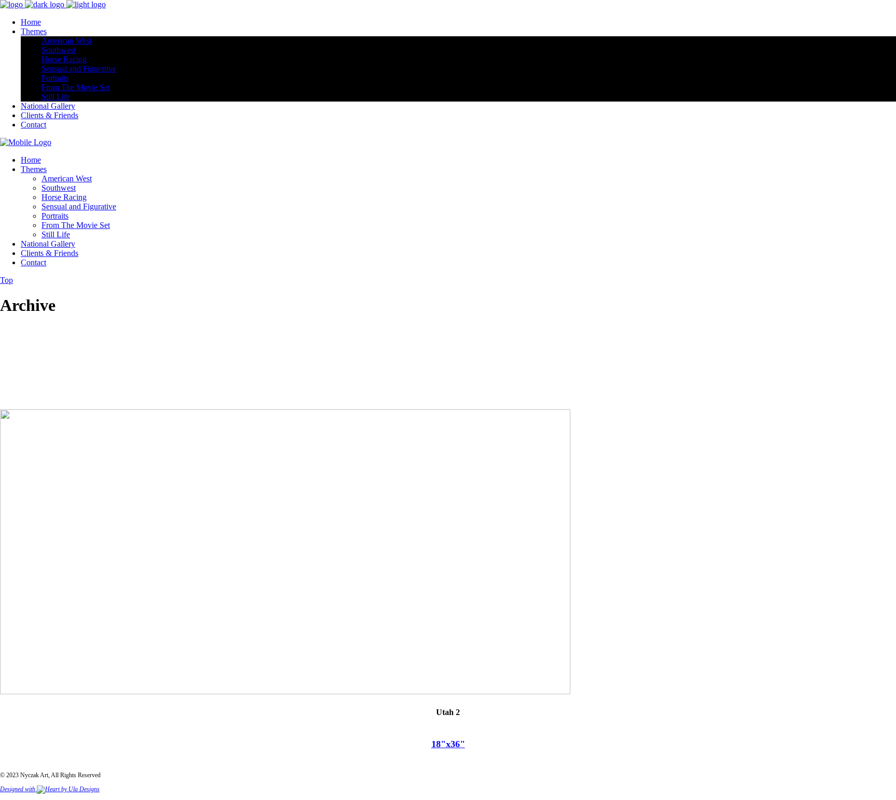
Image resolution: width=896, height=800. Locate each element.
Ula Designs (84, 789)
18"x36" (448, 744)
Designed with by (34, 789)
